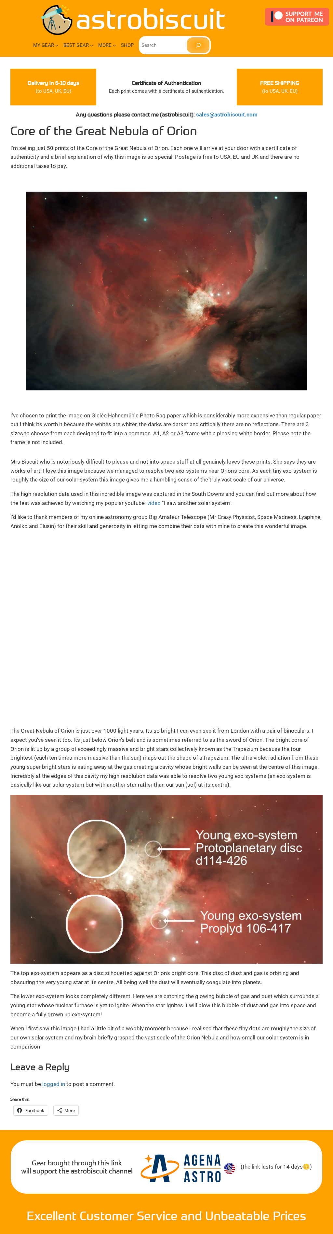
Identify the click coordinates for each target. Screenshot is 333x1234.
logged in (53, 1084)
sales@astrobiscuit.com (227, 114)
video (153, 503)
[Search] (198, 45)
